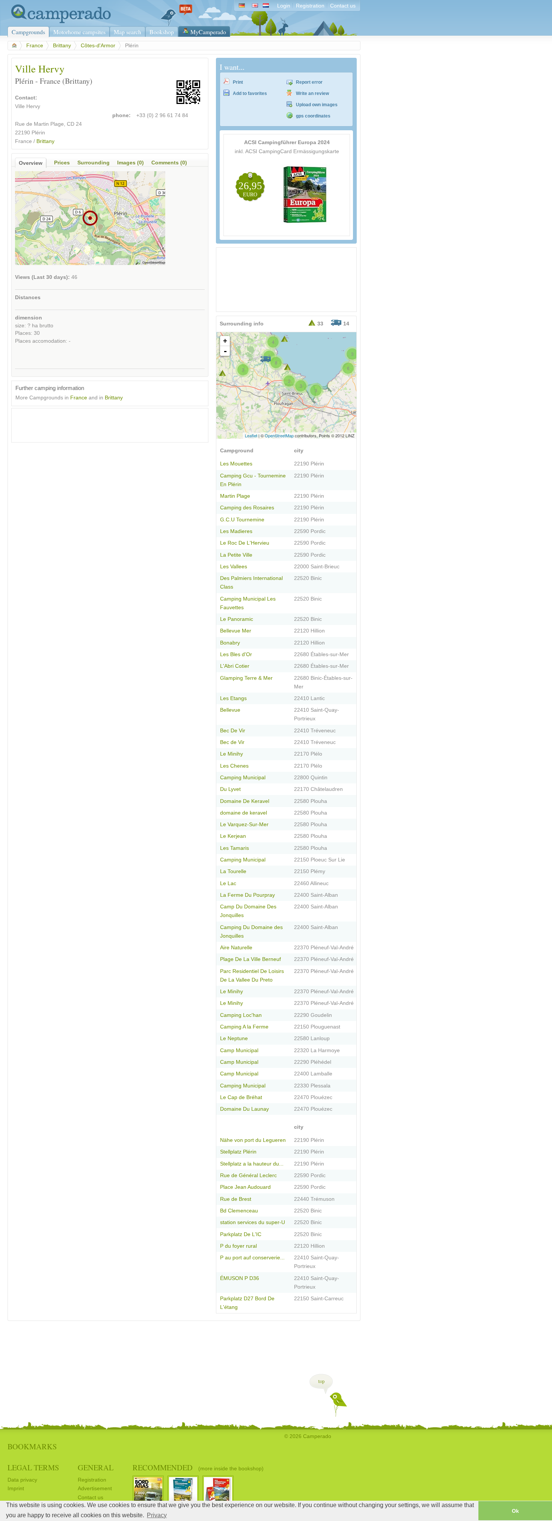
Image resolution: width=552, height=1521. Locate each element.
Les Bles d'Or (236, 654)
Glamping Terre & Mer (246, 678)
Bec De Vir (232, 730)
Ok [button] (515, 1511)
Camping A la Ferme (244, 1027)
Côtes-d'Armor (98, 45)
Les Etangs (233, 698)
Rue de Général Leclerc (248, 1175)
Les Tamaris (234, 848)
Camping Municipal (242, 777)
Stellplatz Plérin (238, 1152)
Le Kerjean (233, 836)
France (34, 45)
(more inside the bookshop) (231, 1468)
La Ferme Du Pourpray (247, 895)
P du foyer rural (238, 1246)
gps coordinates (313, 116)
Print (238, 82)
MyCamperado (208, 32)
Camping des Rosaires (247, 508)
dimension (28, 318)
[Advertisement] (103, 423)
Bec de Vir (232, 742)
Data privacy (22, 1480)
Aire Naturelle (236, 947)
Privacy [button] (157, 1515)
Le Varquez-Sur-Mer (244, 824)
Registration (310, 6)
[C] (222, 373)
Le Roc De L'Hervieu (244, 543)
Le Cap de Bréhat (241, 1097)
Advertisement (95, 1488)
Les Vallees (233, 566)
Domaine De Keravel (244, 801)
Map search (127, 32)
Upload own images (317, 104)
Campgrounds (28, 32)
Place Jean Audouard (245, 1187)
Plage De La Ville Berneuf (250, 959)
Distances (28, 297)
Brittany (62, 45)
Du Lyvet (230, 789)
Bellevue (230, 710)
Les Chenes (234, 766)
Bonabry (230, 643)
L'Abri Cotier (234, 666)
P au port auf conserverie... (252, 1257)
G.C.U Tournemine (242, 520)
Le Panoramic (236, 619)
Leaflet (251, 435)
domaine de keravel (243, 813)
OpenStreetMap (279, 435)
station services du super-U (252, 1222)
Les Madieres (236, 531)
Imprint (16, 1488)
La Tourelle (233, 871)
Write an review (312, 93)
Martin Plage (235, 496)
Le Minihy (231, 754)
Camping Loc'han (241, 1015)
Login (283, 6)
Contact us (343, 6)
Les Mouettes (236, 464)
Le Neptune (234, 1038)
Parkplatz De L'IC (240, 1234)
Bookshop (161, 32)
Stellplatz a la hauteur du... (252, 1164)
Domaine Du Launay (244, 1109)
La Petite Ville (236, 555)
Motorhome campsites (79, 32)
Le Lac (228, 883)
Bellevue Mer (235, 631)
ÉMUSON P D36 (239, 1278)
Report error (309, 82)
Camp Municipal (239, 1050)
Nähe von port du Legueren (253, 1140)
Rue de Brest (235, 1199)
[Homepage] (59, 21)
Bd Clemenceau (239, 1211)
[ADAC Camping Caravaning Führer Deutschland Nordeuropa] (305, 223)
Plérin (38, 133)
